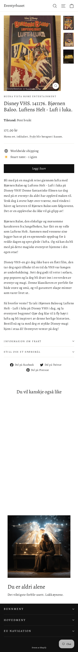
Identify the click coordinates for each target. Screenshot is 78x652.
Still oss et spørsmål (22, 351)
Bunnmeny (14, 609)
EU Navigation (17, 631)
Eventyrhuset (14, 5)
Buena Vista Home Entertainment (30, 96)
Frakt (33, 136)
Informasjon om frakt (22, 341)
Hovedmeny (15, 620)
